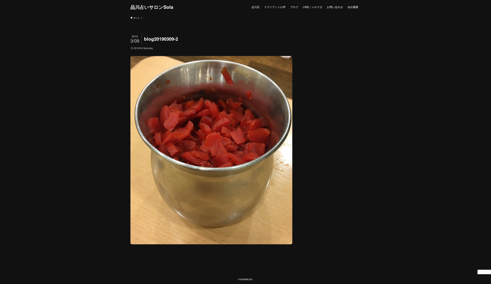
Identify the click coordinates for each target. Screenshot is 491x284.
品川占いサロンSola (151, 7)
